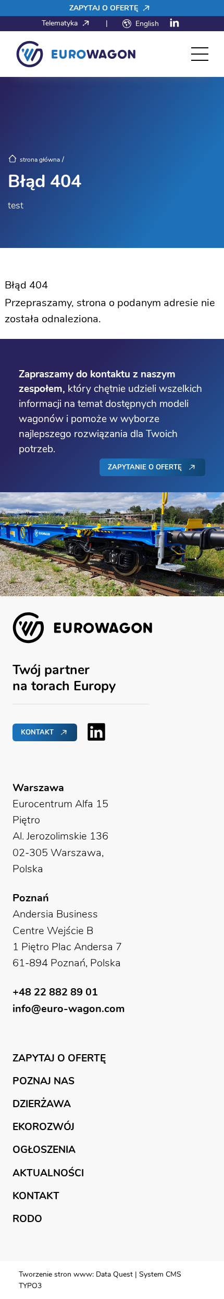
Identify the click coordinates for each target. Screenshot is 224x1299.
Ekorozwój (43, 1127)
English (147, 23)
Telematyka (61, 23)
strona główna (40, 159)
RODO (27, 1219)
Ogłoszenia (44, 1150)
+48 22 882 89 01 (55, 992)
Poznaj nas (43, 1081)
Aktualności (48, 1173)
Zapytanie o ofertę (145, 467)
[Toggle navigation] (199, 54)
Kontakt (37, 732)
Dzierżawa (42, 1104)
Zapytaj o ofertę (104, 8)
